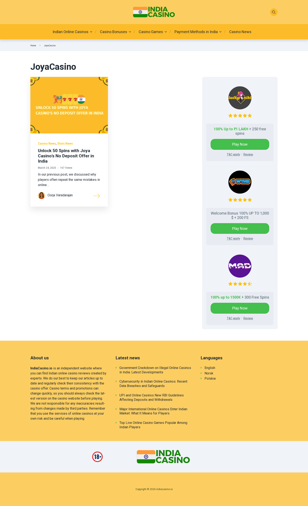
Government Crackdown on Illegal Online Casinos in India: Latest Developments (155, 370)
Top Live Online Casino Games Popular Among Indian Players (153, 425)
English (209, 368)
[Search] (274, 12)
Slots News (65, 143)
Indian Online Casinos (70, 32)
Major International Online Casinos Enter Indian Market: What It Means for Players (153, 411)
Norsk (208, 373)
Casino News (240, 32)
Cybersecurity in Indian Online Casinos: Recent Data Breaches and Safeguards (153, 383)
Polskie (210, 378)
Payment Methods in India (196, 32)
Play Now (240, 144)
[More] (96, 195)
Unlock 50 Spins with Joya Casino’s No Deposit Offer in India (66, 156)
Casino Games (151, 32)
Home (33, 45)
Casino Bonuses (113, 32)
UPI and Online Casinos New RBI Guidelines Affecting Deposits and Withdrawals (151, 397)
